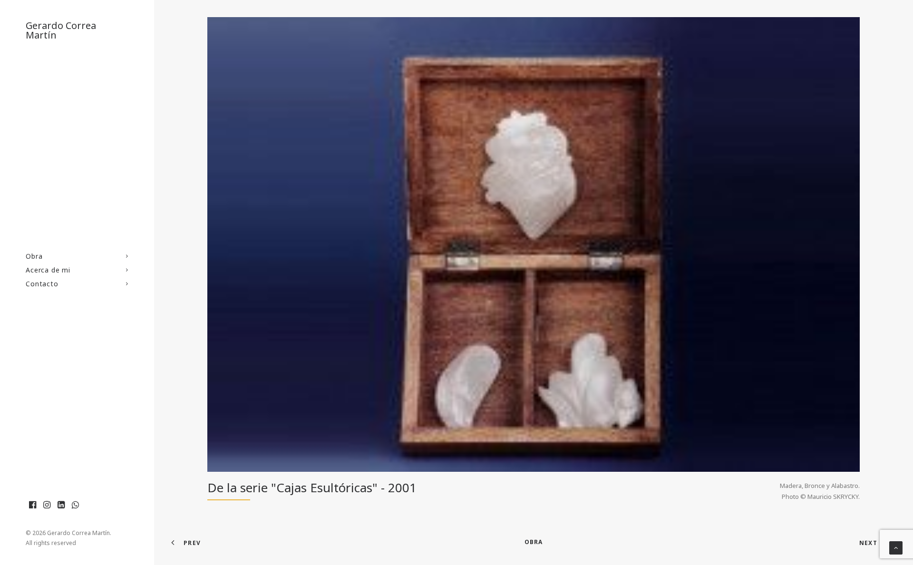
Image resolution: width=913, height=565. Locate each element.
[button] (33, 505)
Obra (34, 256)
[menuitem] (77, 256)
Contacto (42, 283)
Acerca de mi (48, 269)
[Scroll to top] (896, 547)
